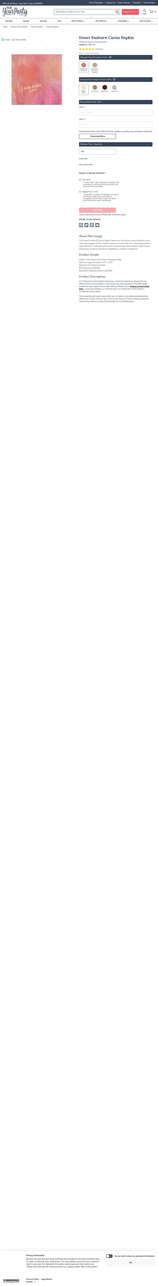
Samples (137, 3)
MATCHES (43, 21)
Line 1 (81, 107)
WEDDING (8, 21)
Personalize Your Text (90, 102)
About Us (110, 3)
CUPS (59, 21)
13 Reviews (99, 49)
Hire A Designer (96, 3)
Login (144, 14)
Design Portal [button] (129, 12)
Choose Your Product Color (93, 57)
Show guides (20, 40)
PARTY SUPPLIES (77, 21)
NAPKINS (26, 21)
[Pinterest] (92, 225)
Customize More (97, 136)
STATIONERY (122, 21)
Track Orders (149, 3)
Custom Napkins (36, 27)
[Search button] (117, 12)
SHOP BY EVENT (145, 21)
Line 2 (81, 119)
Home (5, 27)
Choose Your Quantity (91, 144)
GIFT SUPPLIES (100, 21)
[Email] (97, 225)
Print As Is (86, 180)
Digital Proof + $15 (90, 192)
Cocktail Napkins (52, 27)
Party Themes (124, 3)
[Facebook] (81, 225)
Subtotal (83, 159)
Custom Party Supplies (18, 27)
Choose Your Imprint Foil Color (95, 79)
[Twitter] (86, 225)
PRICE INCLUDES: (86, 165)
